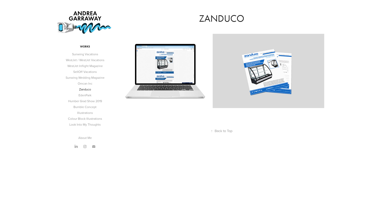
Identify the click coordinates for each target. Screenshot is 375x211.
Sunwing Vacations (85, 54)
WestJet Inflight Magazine (85, 66)
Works (85, 46)
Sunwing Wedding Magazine (85, 77)
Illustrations (85, 113)
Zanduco (85, 89)
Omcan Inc (85, 83)
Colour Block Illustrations (85, 118)
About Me (85, 138)
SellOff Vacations (85, 72)
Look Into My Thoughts (85, 124)
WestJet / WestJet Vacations (85, 60)
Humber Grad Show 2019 (85, 101)
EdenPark (85, 95)
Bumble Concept (84, 107)
